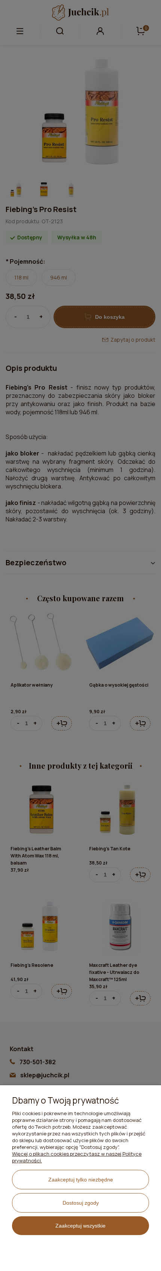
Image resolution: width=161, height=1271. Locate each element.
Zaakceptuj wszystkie (80, 1226)
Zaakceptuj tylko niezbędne (80, 1180)
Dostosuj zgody (81, 1203)
